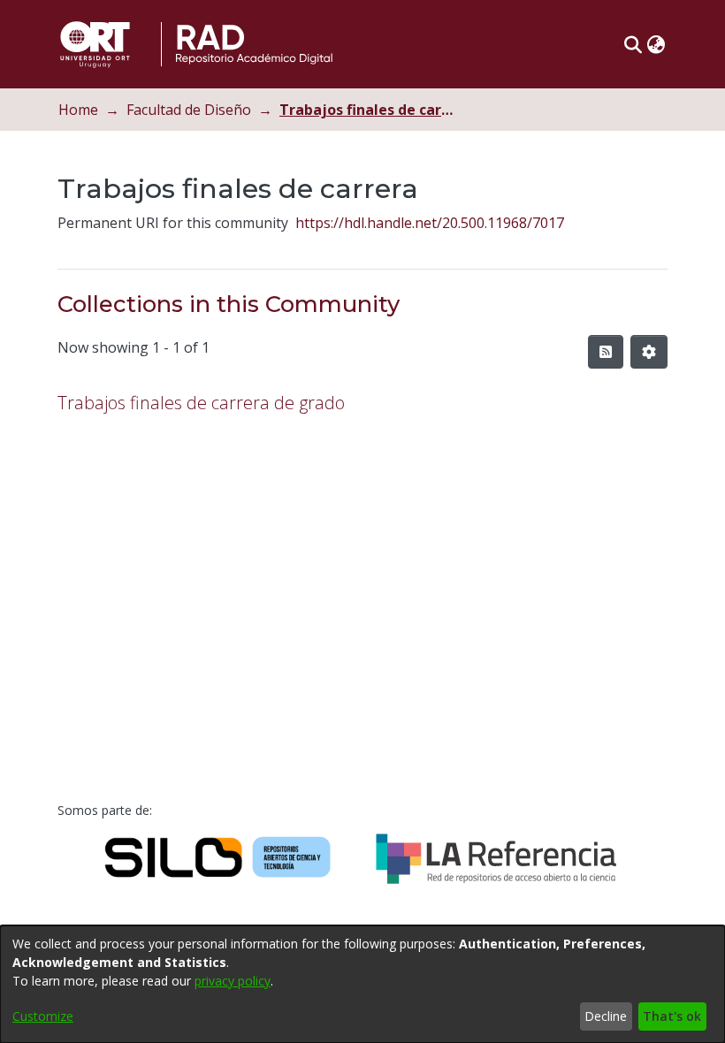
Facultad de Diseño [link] (188, 109)
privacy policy (233, 980)
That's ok (672, 1016)
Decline (605, 1016)
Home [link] (78, 109)
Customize (42, 1016)
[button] (633, 44)
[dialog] (362, 984)
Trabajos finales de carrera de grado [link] (201, 403)
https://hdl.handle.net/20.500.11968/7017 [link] (429, 222)
